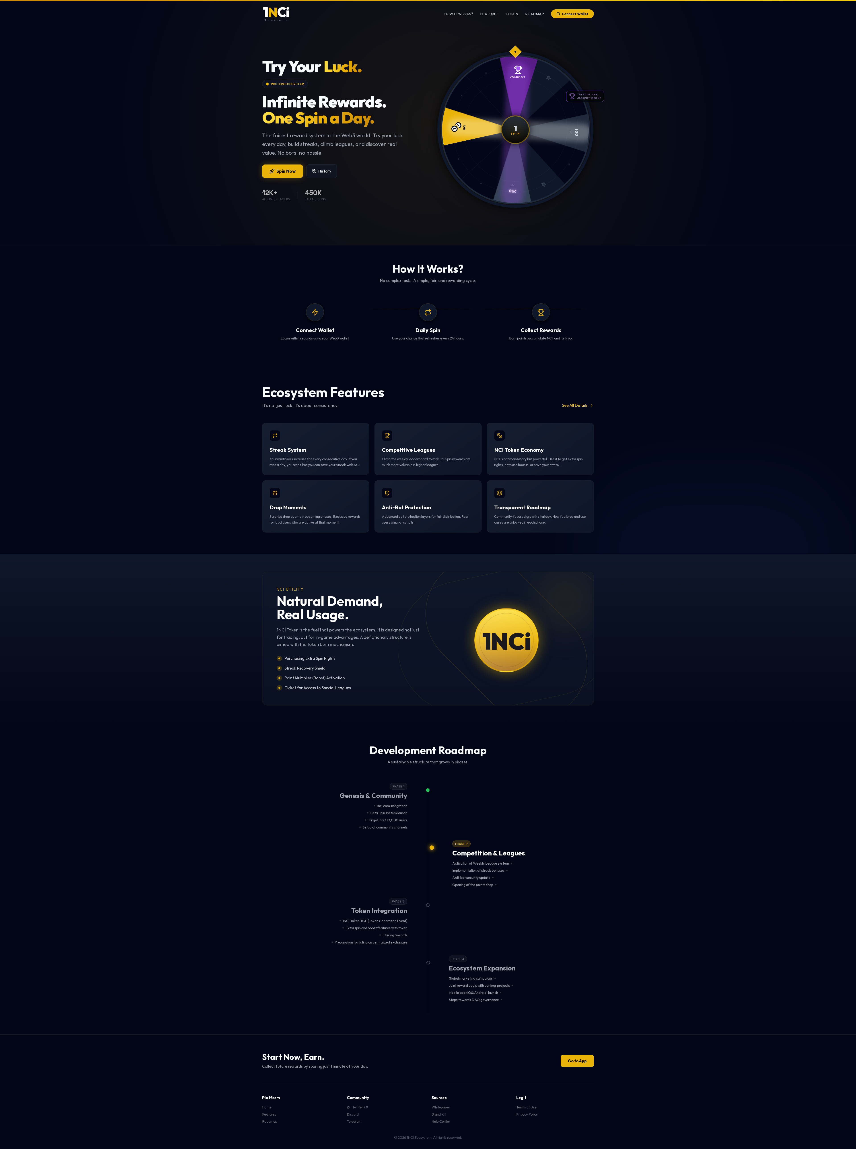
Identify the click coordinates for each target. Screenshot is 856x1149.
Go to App (577, 1060)
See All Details (575, 405)
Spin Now (286, 171)
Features (489, 14)
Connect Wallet (575, 14)
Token (512, 14)
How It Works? (458, 14)
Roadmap (534, 14)
